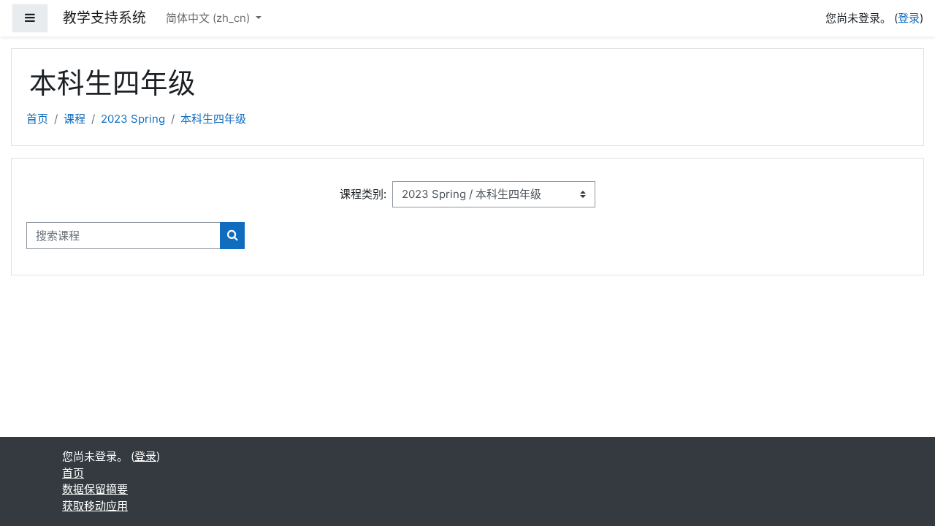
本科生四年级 (213, 119)
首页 (37, 119)
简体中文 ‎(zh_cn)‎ (209, 18)
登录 (909, 18)
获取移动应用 (95, 506)
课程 (74, 119)
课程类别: (363, 194)
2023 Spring (133, 119)
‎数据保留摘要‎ (95, 489)
